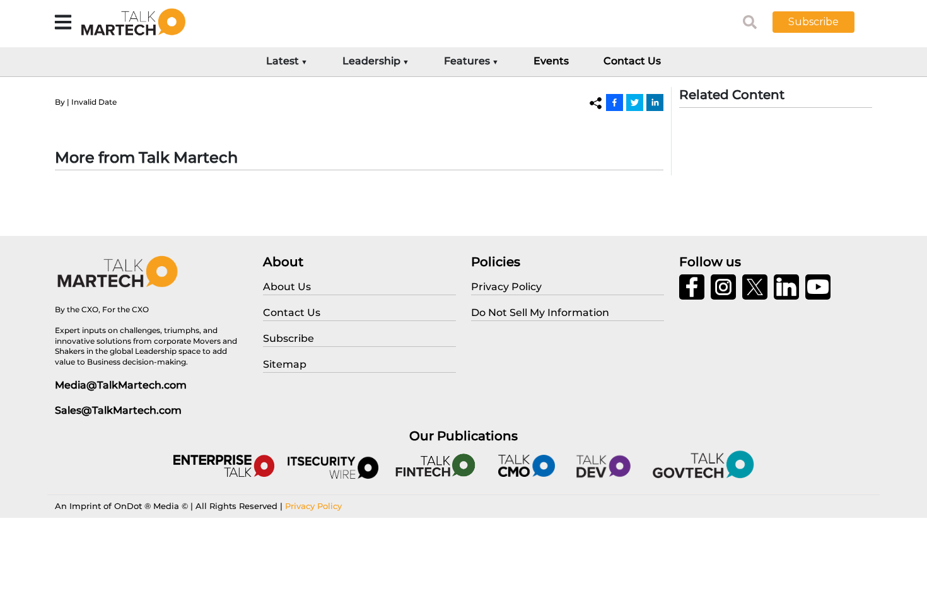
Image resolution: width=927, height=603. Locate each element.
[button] (822, 22)
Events (551, 61)
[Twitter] (634, 102)
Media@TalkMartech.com (121, 385)
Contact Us (632, 61)
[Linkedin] (654, 102)
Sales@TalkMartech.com (118, 410)
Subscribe (813, 22)
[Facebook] (614, 102)
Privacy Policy (313, 506)
